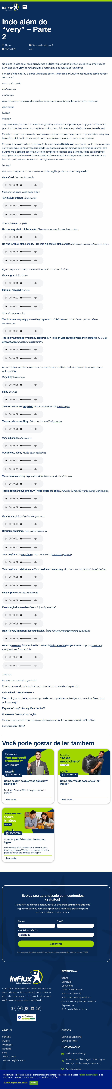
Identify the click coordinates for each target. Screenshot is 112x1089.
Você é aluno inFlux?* (27, 930)
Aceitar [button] (33, 1083)
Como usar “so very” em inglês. (19, 714)
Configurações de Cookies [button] (15, 1083)
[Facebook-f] (20, 1008)
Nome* (21, 921)
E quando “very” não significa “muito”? (23, 708)
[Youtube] (26, 1008)
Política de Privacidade (88, 1075)
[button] (25, 7)
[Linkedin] (32, 1008)
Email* (60, 921)
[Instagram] (13, 1008)
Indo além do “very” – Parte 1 (18, 692)
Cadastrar (56, 944)
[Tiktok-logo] (38, 1008)
